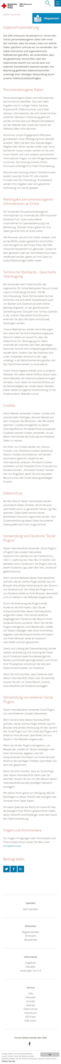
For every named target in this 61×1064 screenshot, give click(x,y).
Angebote (30, 962)
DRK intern (30, 1020)
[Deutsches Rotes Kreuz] (9, 6)
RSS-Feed (30, 1016)
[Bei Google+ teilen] (21, 869)
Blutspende (30, 939)
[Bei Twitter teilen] (6, 869)
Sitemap (30, 1005)
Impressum (30, 1012)
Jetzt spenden (30, 909)
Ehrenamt (30, 935)
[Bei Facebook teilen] (13, 869)
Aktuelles (30, 966)
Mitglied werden (30, 932)
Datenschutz (15, 14)
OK (50, 1054)
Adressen (30, 997)
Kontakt (30, 1001)
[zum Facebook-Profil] (29, 1044)
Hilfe (30, 993)
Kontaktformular (12, 845)
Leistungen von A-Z (30, 970)
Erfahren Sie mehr (8, 1061)
